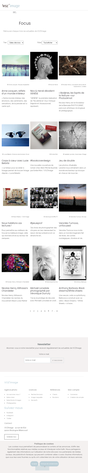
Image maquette (36, 397)
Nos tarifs (34, 400)
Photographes (11, 403)
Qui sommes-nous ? (13, 394)
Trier (5, 42)
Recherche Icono (37, 394)
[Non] (42, 467)
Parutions (55, 397)
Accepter (34, 464)
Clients (54, 394)
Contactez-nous (11, 437)
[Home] (10, 6)
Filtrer (39, 42)
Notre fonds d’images (14, 400)
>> (57, 311)
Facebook (10, 413)
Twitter (9, 418)
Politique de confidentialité (49, 464)
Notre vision (11, 397)
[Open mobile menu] (15, 12)
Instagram (10, 415)
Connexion (74, 394)
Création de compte (77, 397)
